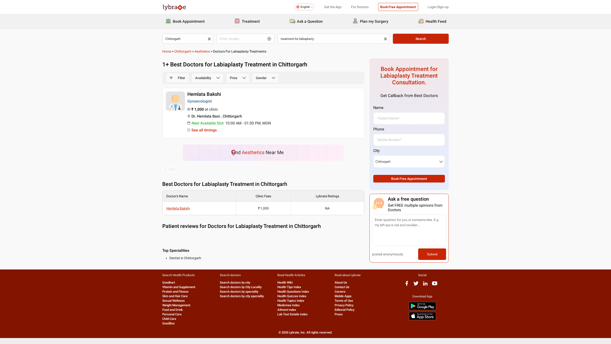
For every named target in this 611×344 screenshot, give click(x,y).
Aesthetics (202, 51)
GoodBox (168, 323)
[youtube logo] (434, 285)
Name (378, 107)
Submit (432, 254)
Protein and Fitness (175, 291)
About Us (341, 282)
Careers (340, 291)
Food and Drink (172, 310)
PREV (172, 169)
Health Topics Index (290, 300)
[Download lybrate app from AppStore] (422, 319)
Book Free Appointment (398, 7)
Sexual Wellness (173, 300)
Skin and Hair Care (175, 296)
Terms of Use (344, 300)
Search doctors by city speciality (242, 296)
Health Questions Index (293, 291)
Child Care (169, 319)
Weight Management (176, 305)
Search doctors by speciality (239, 291)
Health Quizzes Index (291, 296)
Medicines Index (288, 305)
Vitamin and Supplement (178, 287)
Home (166, 51)
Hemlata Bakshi (204, 94)
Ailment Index (286, 310)
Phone (378, 129)
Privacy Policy (344, 305)
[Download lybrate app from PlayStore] (422, 309)
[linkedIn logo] (425, 285)
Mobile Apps (343, 296)
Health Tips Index (289, 287)
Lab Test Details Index (292, 314)
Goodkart (168, 282)
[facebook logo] (407, 285)
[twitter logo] (416, 285)
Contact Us (342, 287)
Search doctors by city (235, 282)
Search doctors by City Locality (241, 287)
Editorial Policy (344, 310)
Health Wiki (285, 282)
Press (339, 314)
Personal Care (172, 314)
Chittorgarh (182, 51)
